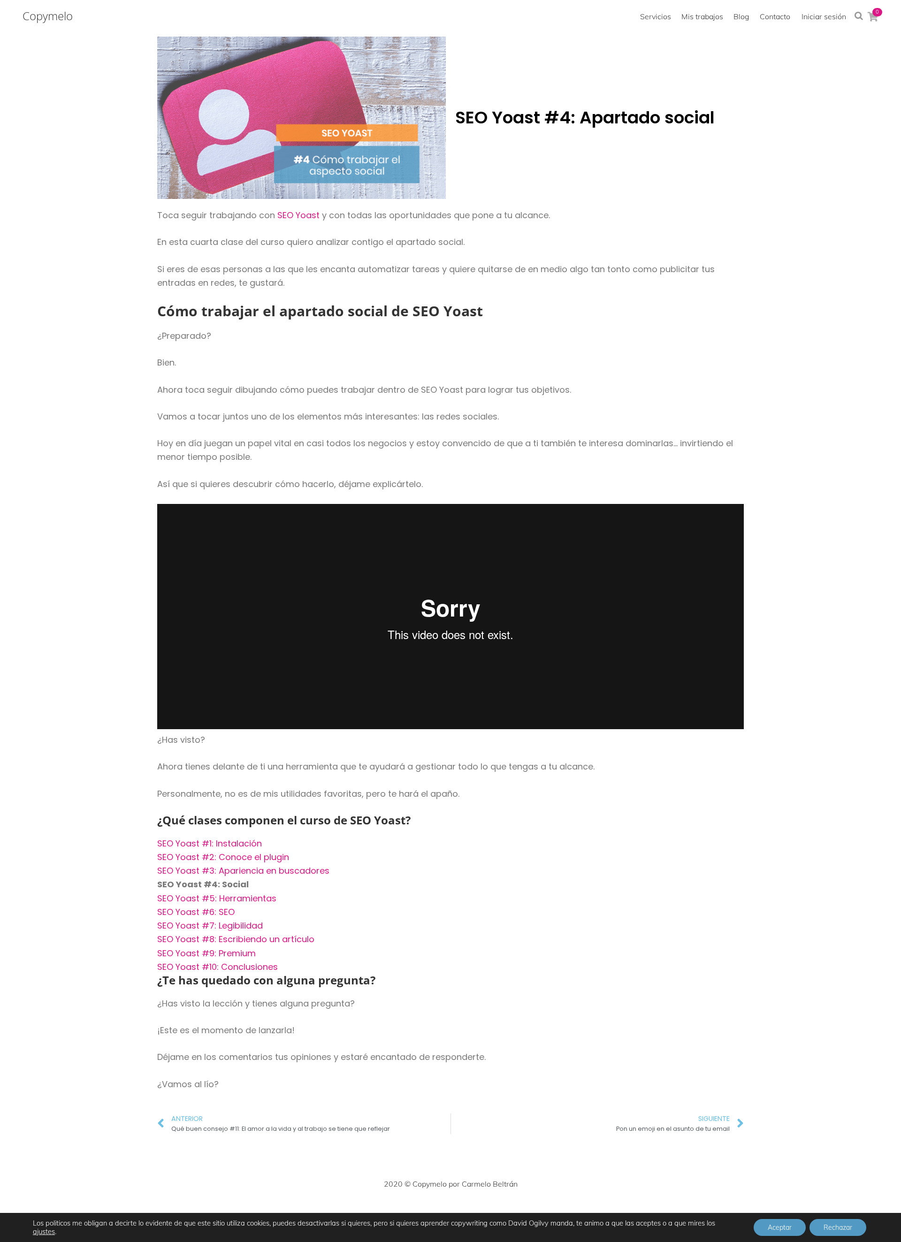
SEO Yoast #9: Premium (206, 953)
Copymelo (48, 15)
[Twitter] (409, 1212)
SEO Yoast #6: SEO (197, 912)
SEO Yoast (299, 215)
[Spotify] (512, 1212)
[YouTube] (491, 1212)
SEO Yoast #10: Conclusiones (217, 967)
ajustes (44, 1231)
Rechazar (838, 1227)
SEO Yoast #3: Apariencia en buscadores (243, 870)
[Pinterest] (450, 1212)
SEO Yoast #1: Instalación (209, 843)
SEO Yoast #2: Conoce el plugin (223, 857)
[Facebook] (388, 1212)
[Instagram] (429, 1212)
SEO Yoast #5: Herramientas (216, 898)
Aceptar (780, 1227)
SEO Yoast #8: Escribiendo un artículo (235, 939)
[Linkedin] (471, 1212)
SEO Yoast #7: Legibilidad (210, 925)
